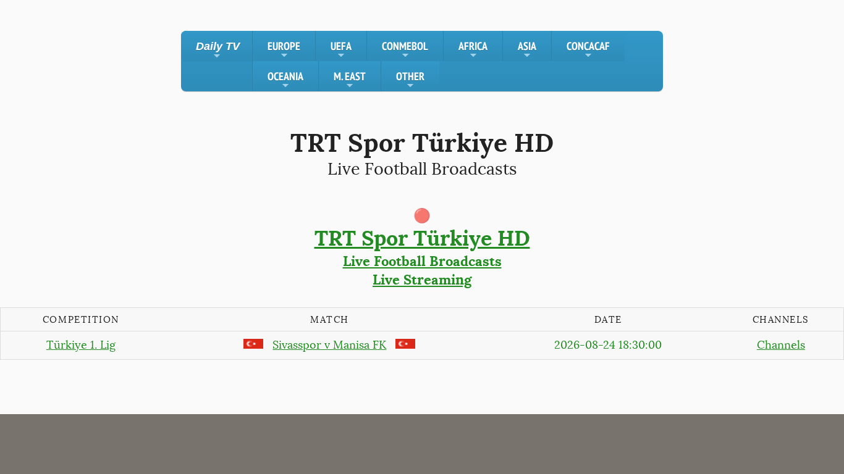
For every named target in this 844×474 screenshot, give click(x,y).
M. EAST (350, 80)
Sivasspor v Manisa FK (329, 345)
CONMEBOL (405, 50)
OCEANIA (285, 80)
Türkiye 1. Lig (81, 345)
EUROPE (284, 50)
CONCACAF (588, 50)
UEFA (341, 50)
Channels (781, 345)
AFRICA (472, 50)
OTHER (410, 80)
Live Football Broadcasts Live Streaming (422, 257)
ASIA (527, 50)
